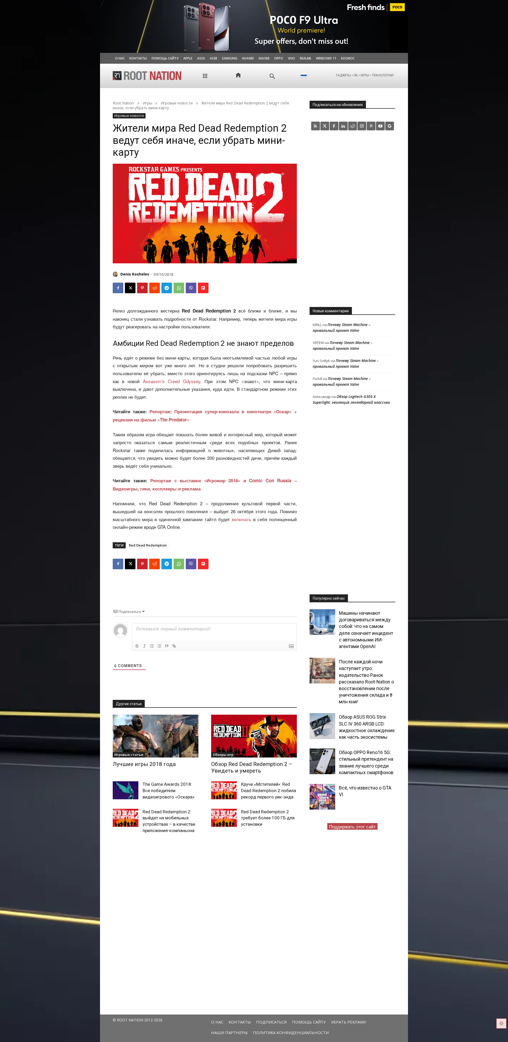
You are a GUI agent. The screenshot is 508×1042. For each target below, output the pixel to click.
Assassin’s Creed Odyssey (171, 381)
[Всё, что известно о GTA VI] (322, 797)
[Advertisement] (352, 218)
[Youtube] (380, 126)
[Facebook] (118, 288)
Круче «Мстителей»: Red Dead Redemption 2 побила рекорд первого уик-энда (268, 791)
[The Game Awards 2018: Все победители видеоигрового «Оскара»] (125, 790)
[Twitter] (324, 126)
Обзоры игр (223, 754)
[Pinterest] (142, 288)
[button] (272, 76)
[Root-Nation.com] (147, 75)
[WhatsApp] (179, 288)
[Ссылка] (174, 646)
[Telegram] (166, 288)
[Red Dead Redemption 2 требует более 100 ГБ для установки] (224, 818)
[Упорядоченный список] (152, 646)
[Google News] (389, 126)
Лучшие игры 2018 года (144, 764)
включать (241, 519)
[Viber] (191, 288)
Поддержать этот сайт (352, 826)
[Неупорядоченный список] (159, 646)
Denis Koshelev (134, 274)
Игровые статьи (128, 754)
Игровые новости (177, 102)
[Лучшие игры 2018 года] (155, 736)
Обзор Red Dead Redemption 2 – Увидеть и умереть (251, 767)
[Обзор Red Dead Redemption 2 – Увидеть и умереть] (254, 736)
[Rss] (315, 126)
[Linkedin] (343, 126)
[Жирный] (137, 646)
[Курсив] (144, 646)
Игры (147, 102)
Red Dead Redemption (148, 545)
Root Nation (123, 102)
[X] (130, 288)
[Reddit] (352, 126)
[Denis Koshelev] (116, 274)
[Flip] (203, 288)
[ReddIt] (154, 288)
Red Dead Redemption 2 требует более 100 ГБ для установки (267, 818)
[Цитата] (166, 646)
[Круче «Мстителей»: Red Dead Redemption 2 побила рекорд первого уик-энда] (224, 790)
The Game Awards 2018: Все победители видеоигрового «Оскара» (168, 791)
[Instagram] (361, 126)
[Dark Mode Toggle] (501, 1023)
